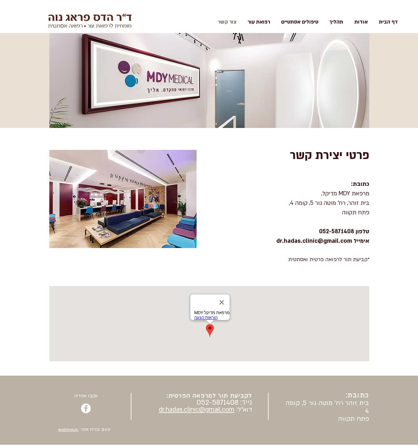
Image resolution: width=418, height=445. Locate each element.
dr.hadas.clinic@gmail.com (196, 409)
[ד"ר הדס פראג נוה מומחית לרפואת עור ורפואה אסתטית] (86, 408)
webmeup (68, 430)
